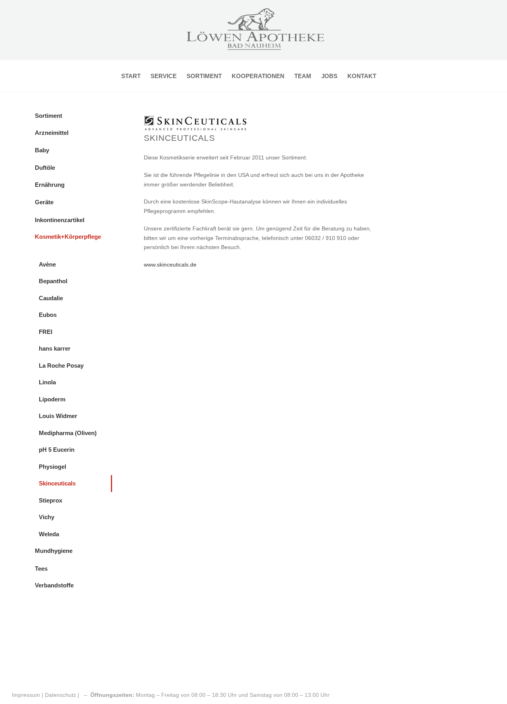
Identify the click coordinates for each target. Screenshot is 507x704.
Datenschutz (60, 695)
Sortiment (48, 115)
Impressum (27, 695)
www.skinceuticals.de (170, 264)
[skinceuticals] (199, 114)
